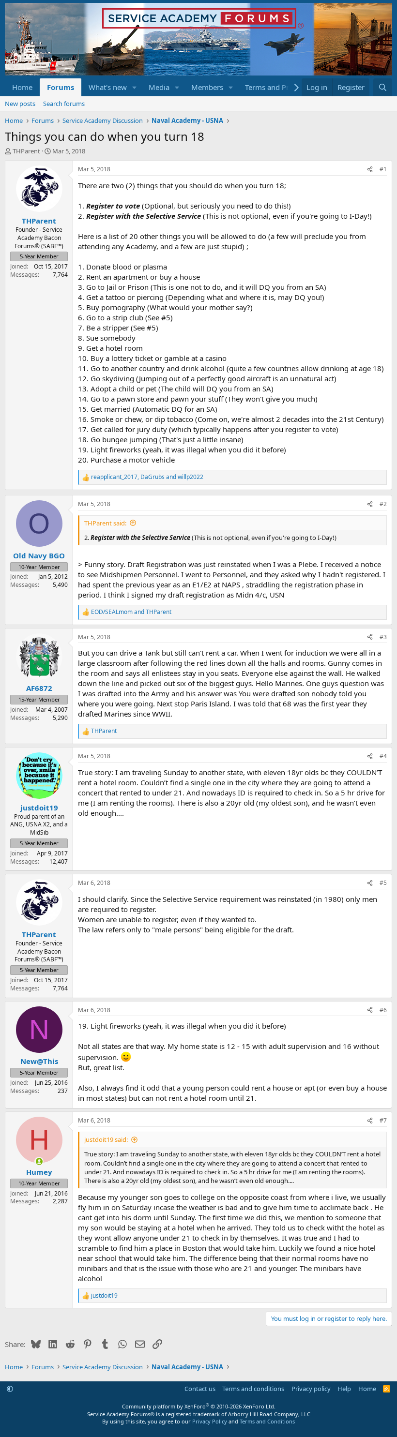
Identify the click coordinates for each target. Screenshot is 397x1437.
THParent (26, 151)
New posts (20, 103)
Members (207, 87)
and (131, 612)
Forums (60, 87)
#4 (383, 756)
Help (344, 1388)
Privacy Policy (209, 1421)
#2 (383, 504)
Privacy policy (311, 1388)
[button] (134, 87)
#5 (383, 883)
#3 (383, 637)
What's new (108, 87)
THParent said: (105, 523)
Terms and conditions (253, 1388)
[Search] (382, 87)
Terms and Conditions (267, 1421)
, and (147, 477)
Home (22, 87)
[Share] (370, 169)
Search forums (64, 103)
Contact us (199, 1388)
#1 (383, 169)
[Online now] (39, 1161)
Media (159, 87)
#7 (383, 1120)
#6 (383, 1010)
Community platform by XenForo (198, 1406)
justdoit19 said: (106, 1139)
